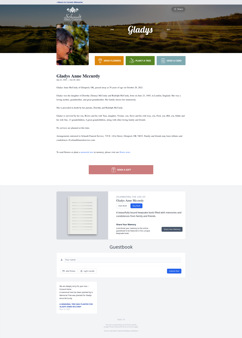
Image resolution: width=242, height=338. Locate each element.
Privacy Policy (114, 327)
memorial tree (87, 152)
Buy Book (136, 206)
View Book (122, 206)
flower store (124, 152)
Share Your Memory (172, 229)
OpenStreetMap (123, 331)
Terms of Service (128, 327)
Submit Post (174, 271)
